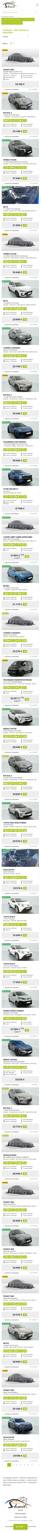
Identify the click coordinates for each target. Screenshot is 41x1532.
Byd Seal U (17, 19)
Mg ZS (5, 23)
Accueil (20, 1510)
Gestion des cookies (20, 1517)
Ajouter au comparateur (12, 89)
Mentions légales (20, 1513)
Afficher (5, 43)
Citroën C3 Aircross (15, 23)
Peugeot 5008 (7, 19)
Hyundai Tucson (28, 19)
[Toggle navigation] (37, 5)
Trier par (5, 36)
